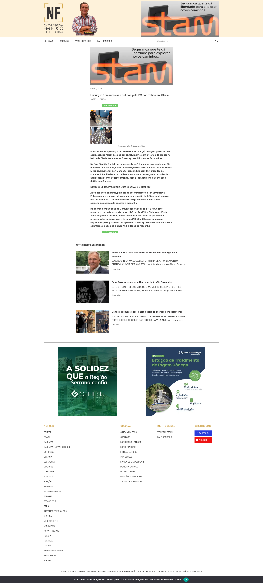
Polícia (47, 536)
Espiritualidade (128, 447)
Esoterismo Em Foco (130, 442)
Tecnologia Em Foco (131, 481)
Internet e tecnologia (55, 511)
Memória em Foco (129, 467)
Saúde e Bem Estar (53, 550)
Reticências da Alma (131, 476)
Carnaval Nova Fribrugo (57, 447)
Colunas (64, 41)
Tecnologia (50, 555)
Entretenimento (52, 491)
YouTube (203, 440)
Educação (49, 476)
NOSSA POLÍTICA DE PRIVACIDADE (74, 571)
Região (47, 545)
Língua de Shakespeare (132, 462)
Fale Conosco (104, 41)
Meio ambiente (51, 521)
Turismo (48, 560)
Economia (49, 471)
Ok (186, 579)
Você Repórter (83, 41)
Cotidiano (49, 452)
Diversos (48, 467)
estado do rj (50, 501)
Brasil (47, 437)
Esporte (48, 496)
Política (48, 541)
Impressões (126, 457)
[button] (216, 41)
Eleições (48, 481)
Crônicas (125, 437)
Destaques (49, 462)
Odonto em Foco (128, 471)
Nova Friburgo (51, 531)
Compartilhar (111, 105)
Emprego (48, 486)
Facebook (204, 433)
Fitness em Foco (128, 452)
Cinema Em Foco (128, 432)
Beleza (47, 432)
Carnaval (49, 442)
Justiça (48, 516)
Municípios (49, 526)
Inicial (93, 89)
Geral (100, 89)
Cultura (48, 457)
